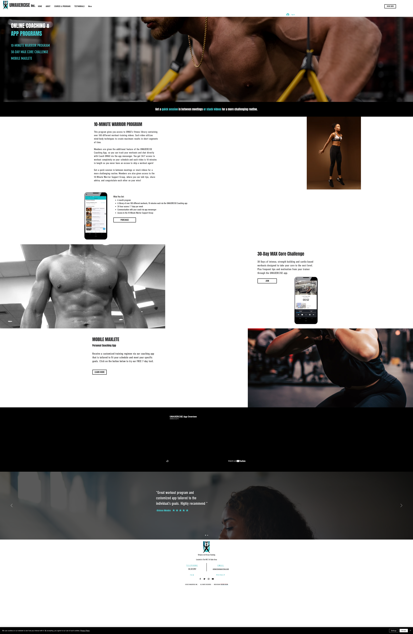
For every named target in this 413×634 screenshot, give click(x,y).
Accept (403, 630)
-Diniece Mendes (163, 510)
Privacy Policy (85, 630)
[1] (205, 535)
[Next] (401, 505)
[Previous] (11, 505)
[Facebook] (200, 579)
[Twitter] (204, 579)
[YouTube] (213, 579)
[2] (207, 535)
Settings (393, 630)
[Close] (410, 630)
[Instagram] (208, 579)
